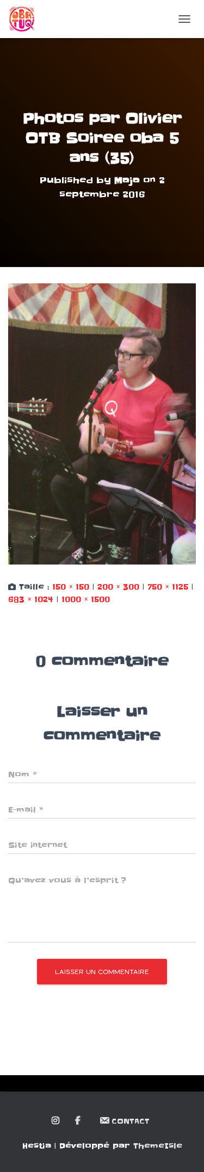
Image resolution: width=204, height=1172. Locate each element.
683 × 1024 (30, 599)
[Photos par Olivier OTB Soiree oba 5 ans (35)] (102, 423)
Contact (131, 1121)
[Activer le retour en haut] (182, 1150)
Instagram (56, 1120)
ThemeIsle (157, 1145)
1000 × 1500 (85, 599)
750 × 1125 (167, 586)
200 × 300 (118, 586)
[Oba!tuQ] (26, 19)
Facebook (79, 1120)
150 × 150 (70, 586)
